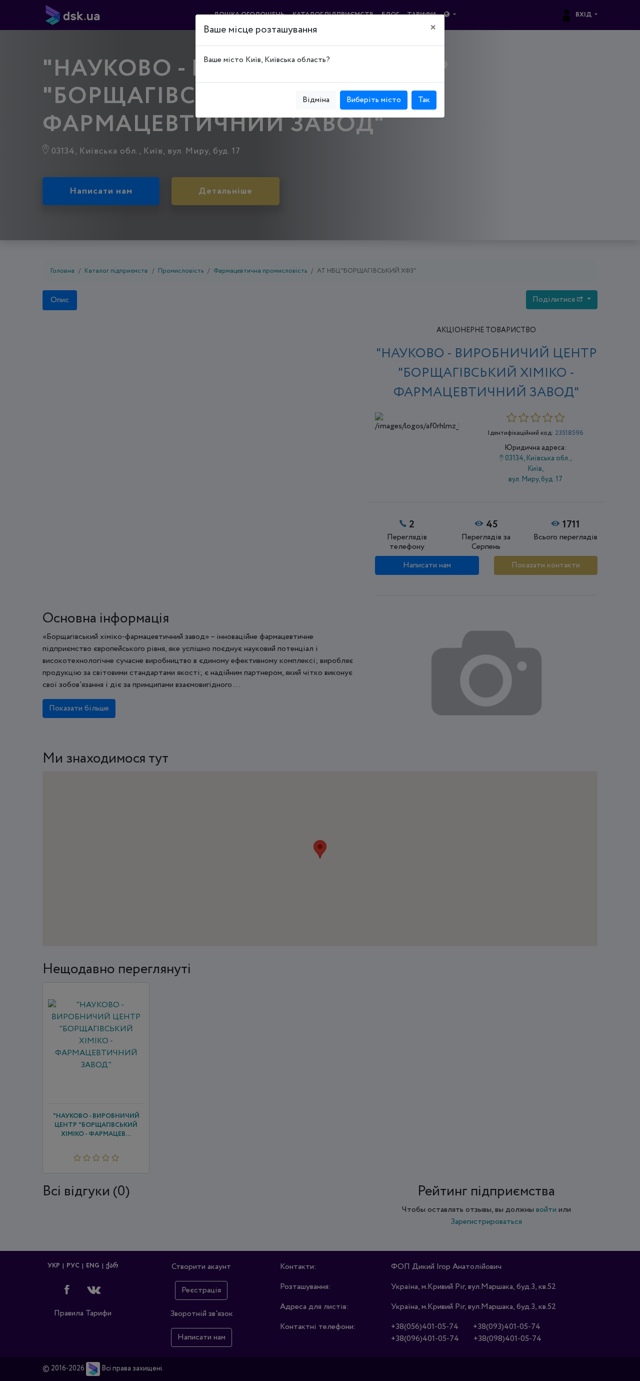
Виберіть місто (373, 100)
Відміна (316, 100)
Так (424, 100)
